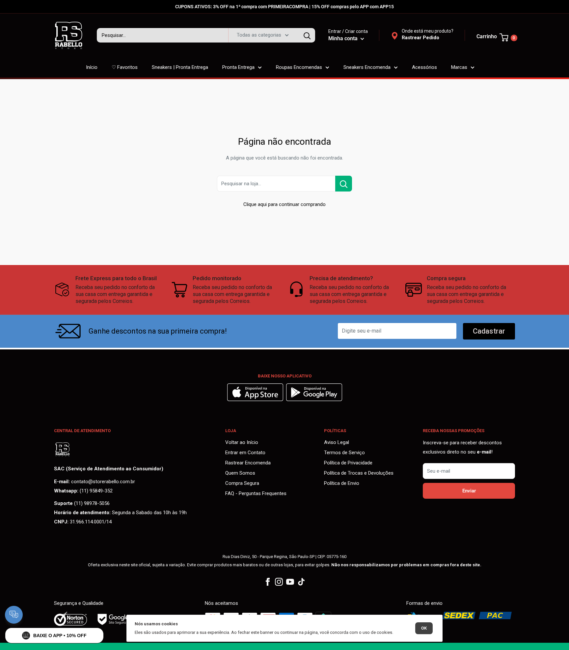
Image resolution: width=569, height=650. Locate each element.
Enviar (469, 491)
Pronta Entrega (238, 67)
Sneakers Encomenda (367, 67)
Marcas (459, 67)
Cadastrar (489, 331)
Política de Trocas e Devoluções (358, 473)
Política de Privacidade (348, 463)
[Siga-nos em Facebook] (268, 582)
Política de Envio (341, 483)
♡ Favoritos (125, 67)
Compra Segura (242, 483)
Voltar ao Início (241, 442)
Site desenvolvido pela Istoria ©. (284, 646)
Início (91, 67)
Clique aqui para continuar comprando (284, 204)
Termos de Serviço (344, 453)
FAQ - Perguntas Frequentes (255, 493)
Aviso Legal (336, 442)
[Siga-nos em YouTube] (290, 582)
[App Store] (256, 399)
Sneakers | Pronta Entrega (180, 67)
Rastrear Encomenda (248, 463)
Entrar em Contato (245, 453)
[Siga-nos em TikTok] (301, 582)
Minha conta (343, 38)
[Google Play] (314, 399)
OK (424, 628)
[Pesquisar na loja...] (343, 184)
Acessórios (424, 67)
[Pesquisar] (307, 35)
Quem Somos (240, 473)
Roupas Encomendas (299, 67)
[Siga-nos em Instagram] (279, 582)
